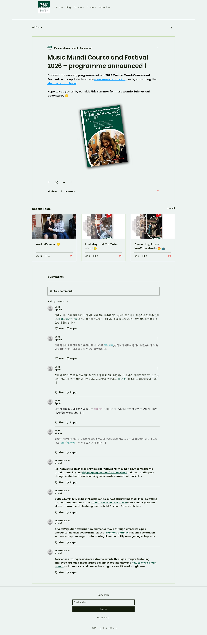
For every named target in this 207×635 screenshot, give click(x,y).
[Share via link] (71, 182)
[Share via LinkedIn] (63, 182)
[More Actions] (158, 308)
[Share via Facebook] (48, 182)
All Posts (37, 27)
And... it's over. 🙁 (48, 244)
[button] (170, 27)
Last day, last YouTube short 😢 (101, 246)
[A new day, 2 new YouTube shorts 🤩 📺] (153, 226)
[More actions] (158, 48)
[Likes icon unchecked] (57, 328)
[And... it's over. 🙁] (54, 226)
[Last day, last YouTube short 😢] (103, 226)
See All (171, 208)
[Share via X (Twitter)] (56, 182)
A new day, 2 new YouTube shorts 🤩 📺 (149, 246)
